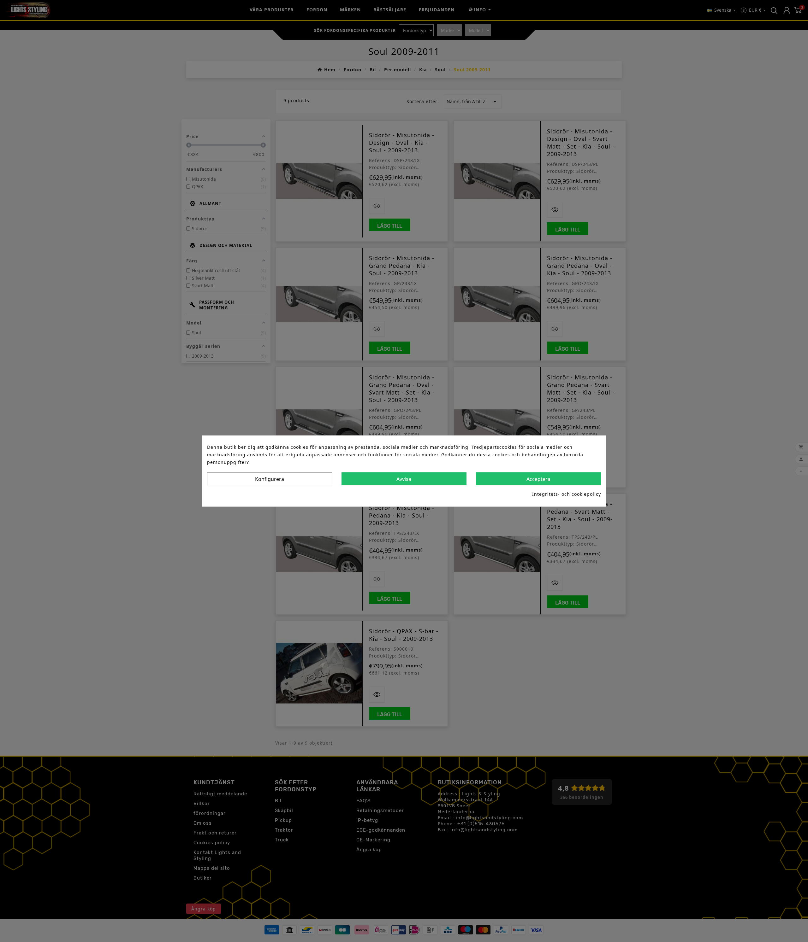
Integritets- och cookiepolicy (566, 494)
